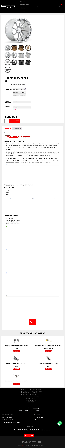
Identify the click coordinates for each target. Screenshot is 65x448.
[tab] (8, 128)
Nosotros (22, 7)
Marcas (22, 1)
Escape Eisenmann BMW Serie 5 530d (16, 363)
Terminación (9, 89)
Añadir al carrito (14, 120)
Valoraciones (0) (17, 128)
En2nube (45, 445)
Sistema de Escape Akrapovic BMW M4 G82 (16, 381)
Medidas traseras (7, 107)
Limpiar (14, 109)
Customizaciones (24, 4)
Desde (48, 348)
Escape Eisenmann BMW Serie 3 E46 (48, 363)
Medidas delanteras (8, 102)
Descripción (8, 128)
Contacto (22, 11)
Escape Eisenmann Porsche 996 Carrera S (16, 346)
